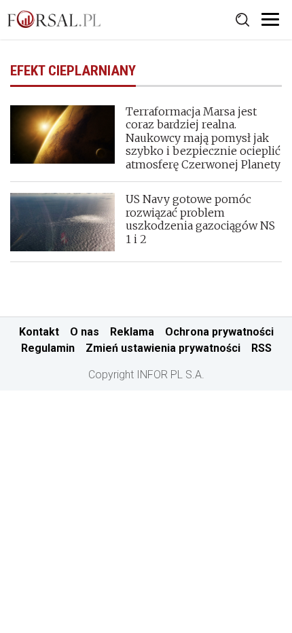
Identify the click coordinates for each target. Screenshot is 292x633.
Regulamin (48, 348)
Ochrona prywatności (219, 331)
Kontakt (39, 331)
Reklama (132, 331)
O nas (84, 331)
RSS (261, 348)
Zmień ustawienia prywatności (163, 348)
